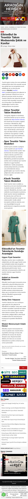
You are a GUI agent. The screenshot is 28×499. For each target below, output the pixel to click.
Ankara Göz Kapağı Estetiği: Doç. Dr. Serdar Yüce (12, 404)
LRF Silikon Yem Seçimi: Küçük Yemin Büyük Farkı (13, 420)
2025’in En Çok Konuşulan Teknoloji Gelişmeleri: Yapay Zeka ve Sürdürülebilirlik (13, 463)
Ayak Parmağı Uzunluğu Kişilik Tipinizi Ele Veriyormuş (12, 438)
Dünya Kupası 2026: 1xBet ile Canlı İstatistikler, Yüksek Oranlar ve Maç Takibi (13, 434)
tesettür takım (9, 348)
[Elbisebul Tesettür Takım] (14, 228)
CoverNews (20, 481)
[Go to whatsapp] (3, 494)
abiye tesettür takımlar (9, 346)
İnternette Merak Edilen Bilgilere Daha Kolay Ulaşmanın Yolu (13, 425)
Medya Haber (11, 46)
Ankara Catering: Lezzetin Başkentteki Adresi (13, 408)
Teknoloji (4, 459)
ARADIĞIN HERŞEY (13, 7)
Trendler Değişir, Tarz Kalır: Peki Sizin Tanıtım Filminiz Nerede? (15, 358)
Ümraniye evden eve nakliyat (9, 490)
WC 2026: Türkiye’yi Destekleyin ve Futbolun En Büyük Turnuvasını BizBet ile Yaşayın (13, 429)
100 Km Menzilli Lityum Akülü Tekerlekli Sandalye (12, 411)
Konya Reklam (16, 448)
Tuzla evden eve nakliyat (11, 492)
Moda (2, 31)
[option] (14, 465)
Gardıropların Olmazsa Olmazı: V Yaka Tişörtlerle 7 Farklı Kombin (12, 353)
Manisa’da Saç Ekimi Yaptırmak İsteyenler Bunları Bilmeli (12, 416)
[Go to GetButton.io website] (3, 497)
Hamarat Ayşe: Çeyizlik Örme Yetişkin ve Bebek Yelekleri (13, 443)
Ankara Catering (6, 486)
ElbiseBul (17, 346)
